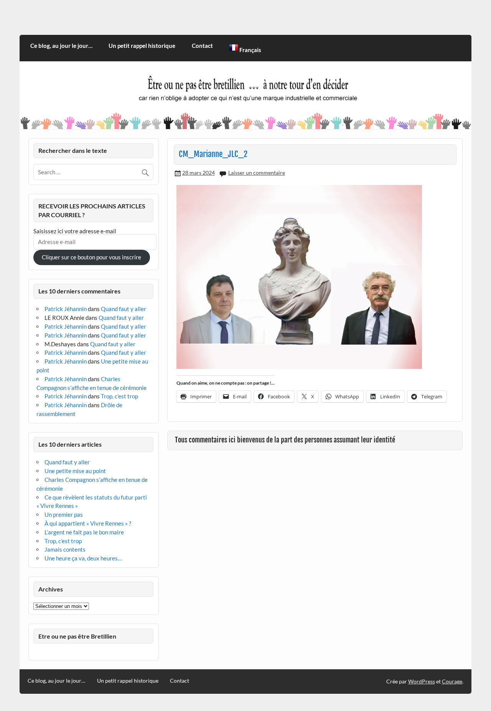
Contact (202, 45)
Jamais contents (65, 549)
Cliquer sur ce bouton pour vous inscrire (91, 257)
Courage (452, 681)
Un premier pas (63, 514)
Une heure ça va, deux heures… (83, 558)
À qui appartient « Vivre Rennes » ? (87, 523)
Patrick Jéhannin (65, 308)
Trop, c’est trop (119, 396)
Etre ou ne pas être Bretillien (77, 636)
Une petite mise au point (75, 470)
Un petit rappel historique (142, 45)
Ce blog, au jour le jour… (61, 45)
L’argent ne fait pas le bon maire (84, 532)
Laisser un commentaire (256, 172)
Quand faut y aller (123, 308)
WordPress (421, 681)
